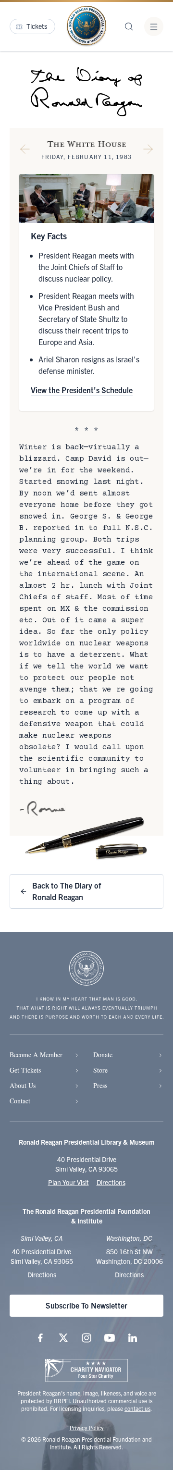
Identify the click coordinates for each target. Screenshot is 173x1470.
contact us (137, 1408)
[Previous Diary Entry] (25, 151)
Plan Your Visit (68, 1182)
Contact (20, 1100)
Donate (102, 1054)
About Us (23, 1085)
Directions (111, 1182)
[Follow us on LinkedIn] (132, 1338)
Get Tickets (25, 1070)
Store (100, 1070)
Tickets (36, 26)
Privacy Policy (87, 1427)
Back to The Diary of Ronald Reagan (66, 891)
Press (100, 1085)
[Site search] (128, 26)
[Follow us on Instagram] (86, 1338)
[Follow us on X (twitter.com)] (63, 1338)
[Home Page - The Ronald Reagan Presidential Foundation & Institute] (86, 26)
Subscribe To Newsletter (86, 1305)
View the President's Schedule (82, 390)
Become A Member (36, 1054)
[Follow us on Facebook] (40, 1338)
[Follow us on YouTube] (109, 1338)
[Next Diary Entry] (148, 151)
